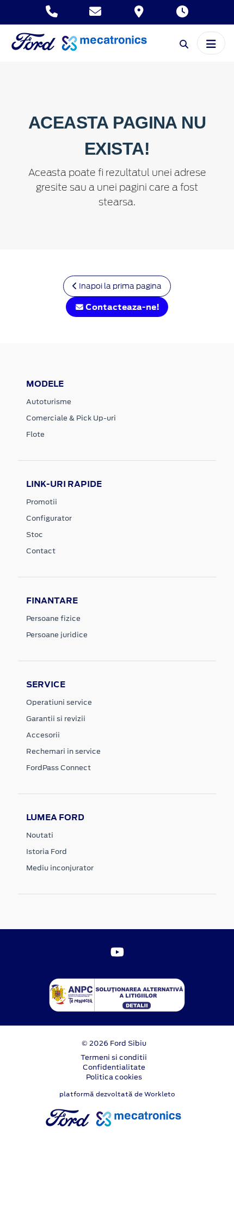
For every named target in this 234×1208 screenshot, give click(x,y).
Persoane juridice (57, 635)
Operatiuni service (59, 702)
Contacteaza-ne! (121, 307)
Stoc (34, 534)
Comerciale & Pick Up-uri (71, 418)
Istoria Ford (46, 851)
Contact (41, 551)
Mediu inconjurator (60, 868)
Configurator (49, 518)
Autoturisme (48, 401)
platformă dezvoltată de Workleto (117, 1094)
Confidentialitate (114, 1067)
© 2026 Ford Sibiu (114, 1043)
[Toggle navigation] (211, 43)
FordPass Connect (58, 767)
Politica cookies (114, 1077)
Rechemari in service (63, 751)
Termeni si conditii (114, 1057)
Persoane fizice (53, 618)
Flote (35, 434)
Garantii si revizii (55, 718)
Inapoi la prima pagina (119, 286)
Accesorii (43, 735)
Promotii (41, 502)
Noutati (39, 835)
